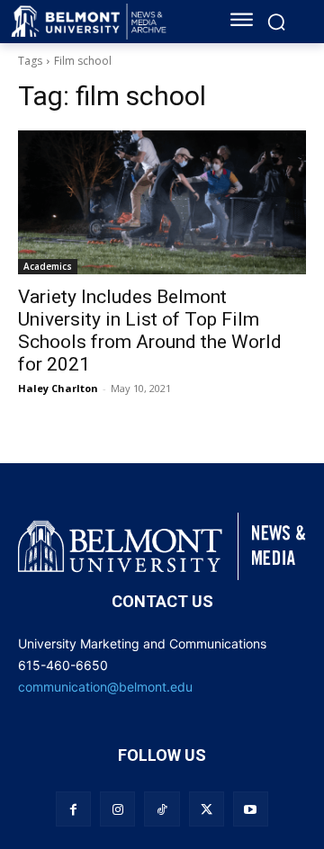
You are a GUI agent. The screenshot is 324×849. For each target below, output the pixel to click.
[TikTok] (161, 809)
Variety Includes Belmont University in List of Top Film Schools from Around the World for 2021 (150, 330)
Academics (47, 266)
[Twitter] (206, 809)
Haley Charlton (58, 388)
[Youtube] (250, 809)
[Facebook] (73, 809)
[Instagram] (117, 809)
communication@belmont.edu (105, 686)
